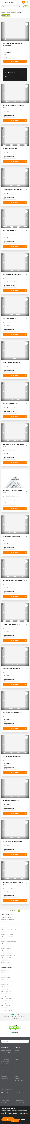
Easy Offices (4, 1098)
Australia (3, 11)
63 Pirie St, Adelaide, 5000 (10, 148)
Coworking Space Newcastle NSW (8, 1003)
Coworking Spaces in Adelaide (7, 919)
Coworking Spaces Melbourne (6, 1052)
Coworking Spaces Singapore (6, 1057)
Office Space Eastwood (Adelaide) (8, 946)
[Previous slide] (3, 31)
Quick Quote (14, 61)
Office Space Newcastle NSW (7, 982)
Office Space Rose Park (6, 957)
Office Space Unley (5, 960)
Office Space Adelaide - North (7, 932)
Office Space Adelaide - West (7, 936)
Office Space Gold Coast (6, 977)
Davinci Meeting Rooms (21, 1102)
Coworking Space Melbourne (7, 1000)
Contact (17, 1071)
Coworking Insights (20, 1100)
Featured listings (4, 1076)
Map (16, 1120)
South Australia (9, 11)
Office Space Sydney (5, 989)
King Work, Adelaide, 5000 (10, 403)
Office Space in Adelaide (6, 917)
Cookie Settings (21, 1119)
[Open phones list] (23, 2)
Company (17, 1047)
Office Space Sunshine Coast (7, 986)
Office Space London (5, 1061)
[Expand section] (26, 44)
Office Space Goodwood (6, 948)
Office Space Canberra (5, 975)
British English (6, 1041)
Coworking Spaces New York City (7, 1054)
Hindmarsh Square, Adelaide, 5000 (12, 712)
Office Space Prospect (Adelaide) (8, 955)
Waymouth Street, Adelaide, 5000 (12, 668)
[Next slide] (26, 31)
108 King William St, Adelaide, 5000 (12, 189)
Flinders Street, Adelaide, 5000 (11, 624)
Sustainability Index (5, 1078)
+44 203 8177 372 (18, 1074)
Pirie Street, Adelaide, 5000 (10, 230)
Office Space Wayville (5, 962)
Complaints (17, 1078)
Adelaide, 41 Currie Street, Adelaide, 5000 (12, 491)
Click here (7, 76)
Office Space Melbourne (6, 979)
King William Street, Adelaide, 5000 (12, 274)
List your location (5, 1071)
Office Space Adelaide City (6, 939)
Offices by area (5, 1047)
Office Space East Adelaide (6, 943)
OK (8, 1119)
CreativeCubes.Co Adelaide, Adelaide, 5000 (13, 106)
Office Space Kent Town (6, 950)
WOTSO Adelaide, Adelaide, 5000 (12, 756)
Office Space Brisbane (5, 972)
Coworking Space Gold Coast (7, 998)
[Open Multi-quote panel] (27, 2)
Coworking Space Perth (6, 1005)
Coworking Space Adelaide (6, 991)
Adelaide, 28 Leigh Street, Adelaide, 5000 (14, 580)
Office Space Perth (5, 984)
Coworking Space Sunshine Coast (8, 1007)
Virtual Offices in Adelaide (6, 921)
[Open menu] (2, 2)
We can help (17, 1050)
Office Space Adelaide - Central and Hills (9, 929)
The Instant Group (5, 1100)
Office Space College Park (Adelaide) (8, 941)
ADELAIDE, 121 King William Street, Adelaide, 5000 (12, 44)
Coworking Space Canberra (7, 996)
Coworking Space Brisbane (6, 993)
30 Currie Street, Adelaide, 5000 (11, 536)
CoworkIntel (3, 1102)
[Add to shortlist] (26, 24)
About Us (16, 1052)
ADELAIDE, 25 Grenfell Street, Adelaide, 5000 (14, 445)
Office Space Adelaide (5, 970)
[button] (14, 52)
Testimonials (17, 1057)
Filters (26, 6)
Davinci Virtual (4, 1105)
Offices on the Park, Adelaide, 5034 (12, 841)
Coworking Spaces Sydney (6, 1050)
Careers (16, 1054)
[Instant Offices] (8, 2)
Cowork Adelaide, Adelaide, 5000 (12, 362)
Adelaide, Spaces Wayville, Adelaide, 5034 (13, 883)
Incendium (18, 1105)
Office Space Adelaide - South (7, 934)
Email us (16, 1076)
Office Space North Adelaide (7, 953)
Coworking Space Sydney (6, 1010)
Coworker (18, 1098)
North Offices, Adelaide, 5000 (11, 800)
